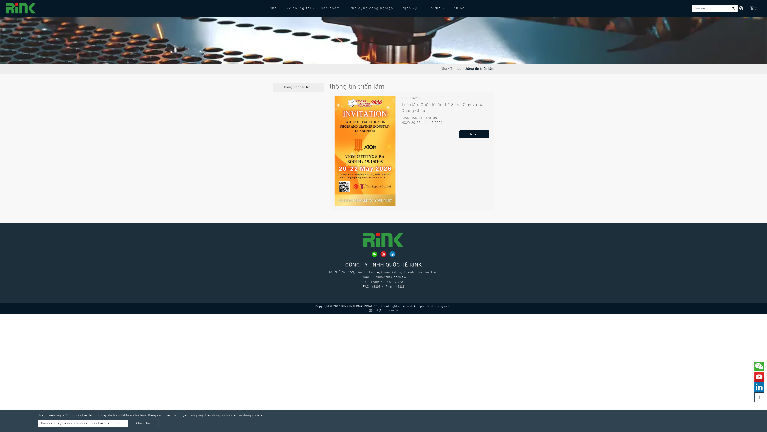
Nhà (275, 8)
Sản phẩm (330, 8)
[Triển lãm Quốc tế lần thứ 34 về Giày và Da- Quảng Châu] (365, 150)
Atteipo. (419, 306)
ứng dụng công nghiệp (371, 8)
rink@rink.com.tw (391, 277)
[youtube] (383, 254)
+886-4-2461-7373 (387, 282)
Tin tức (434, 8)
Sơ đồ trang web (438, 306)
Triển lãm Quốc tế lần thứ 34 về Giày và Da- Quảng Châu (443, 107)
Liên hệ (457, 8)
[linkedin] (392, 254)
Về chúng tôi (299, 8)
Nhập (474, 134)
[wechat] (375, 254)
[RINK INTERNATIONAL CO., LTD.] (21, 8)
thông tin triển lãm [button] (298, 87)
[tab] (298, 87)
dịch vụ (410, 8)
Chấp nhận (144, 423)
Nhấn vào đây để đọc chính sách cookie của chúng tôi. (83, 423)
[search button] (732, 10)
